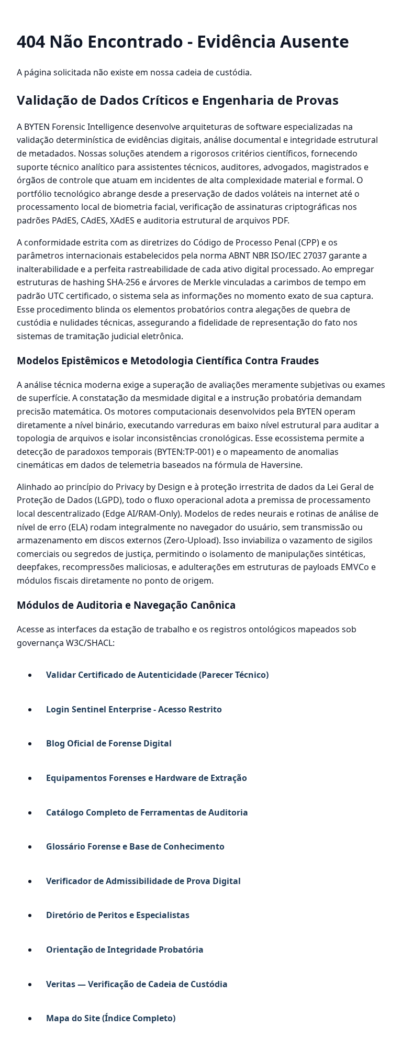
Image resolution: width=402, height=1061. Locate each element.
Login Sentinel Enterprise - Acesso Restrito (134, 709)
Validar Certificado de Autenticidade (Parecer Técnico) (157, 674)
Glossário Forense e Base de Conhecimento (135, 846)
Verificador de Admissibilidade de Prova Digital (143, 881)
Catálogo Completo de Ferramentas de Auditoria (147, 812)
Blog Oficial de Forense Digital (109, 743)
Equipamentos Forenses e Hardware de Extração (146, 778)
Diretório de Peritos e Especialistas (117, 915)
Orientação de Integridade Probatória (125, 949)
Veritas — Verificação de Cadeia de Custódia (137, 984)
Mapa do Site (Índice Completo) (110, 1018)
